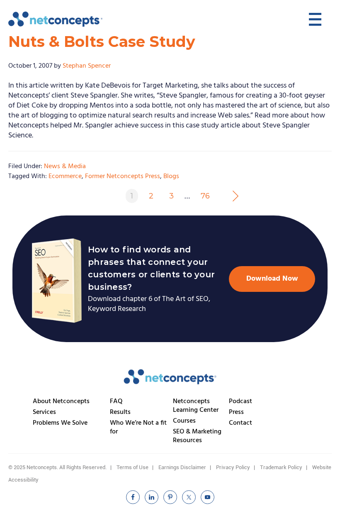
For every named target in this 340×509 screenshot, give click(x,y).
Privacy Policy (233, 467)
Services (44, 412)
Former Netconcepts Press (122, 176)
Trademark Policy (281, 467)
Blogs (171, 176)
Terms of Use (132, 467)
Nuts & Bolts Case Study (101, 41)
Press (236, 412)
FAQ (116, 401)
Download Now (272, 279)
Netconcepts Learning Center (196, 406)
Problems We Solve (60, 423)
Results (120, 412)
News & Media (65, 166)
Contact (240, 423)
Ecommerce (65, 176)
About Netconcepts (61, 401)
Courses (184, 421)
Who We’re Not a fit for (138, 427)
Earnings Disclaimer (182, 467)
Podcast (240, 401)
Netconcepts (56, 19)
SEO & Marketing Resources (197, 436)
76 (205, 196)
